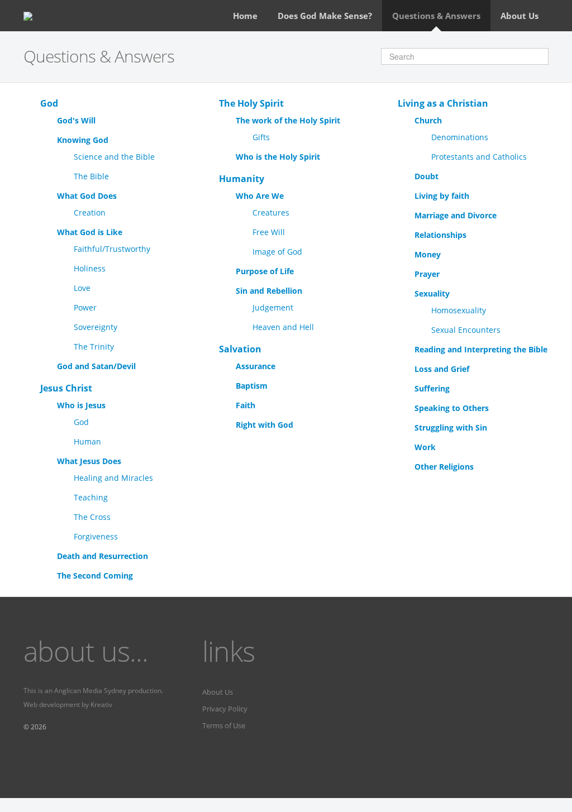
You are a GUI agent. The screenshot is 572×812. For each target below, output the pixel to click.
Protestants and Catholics (479, 156)
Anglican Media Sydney (90, 690)
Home (245, 15)
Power (85, 307)
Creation (90, 212)
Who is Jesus (81, 405)
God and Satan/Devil (96, 366)
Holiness (90, 268)
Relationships (440, 235)
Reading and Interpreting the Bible (480, 349)
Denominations (459, 137)
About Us (519, 15)
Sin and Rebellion (269, 290)
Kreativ (101, 704)
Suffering (432, 388)
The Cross (92, 517)
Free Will (268, 232)
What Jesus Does (89, 461)
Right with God (264, 424)
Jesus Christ (66, 388)
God (49, 103)
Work (425, 447)
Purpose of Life (265, 271)
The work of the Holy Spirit (288, 120)
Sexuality (432, 293)
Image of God (277, 251)
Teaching (91, 497)
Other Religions (444, 466)
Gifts (261, 137)
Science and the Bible (114, 156)
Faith (245, 405)
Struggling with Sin (450, 427)
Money (427, 254)
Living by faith (441, 195)
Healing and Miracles (113, 477)
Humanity (241, 179)
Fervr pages (150, 704)
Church (428, 120)
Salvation (240, 349)
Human (87, 441)
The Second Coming (95, 575)
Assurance (255, 366)
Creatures (270, 212)
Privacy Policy (224, 709)
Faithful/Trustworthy (112, 248)
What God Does (87, 195)
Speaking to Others (451, 408)
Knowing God (82, 140)
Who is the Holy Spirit (278, 156)
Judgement (272, 307)
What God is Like (89, 232)
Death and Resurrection (102, 556)
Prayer (427, 274)
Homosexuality (458, 310)
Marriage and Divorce (455, 215)
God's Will (76, 120)
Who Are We (260, 195)
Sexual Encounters (465, 329)
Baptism (252, 385)
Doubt (426, 176)
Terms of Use (223, 725)
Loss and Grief (441, 369)
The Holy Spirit (251, 103)
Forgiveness (96, 536)
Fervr (122, 704)
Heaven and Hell (283, 327)
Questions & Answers (436, 15)
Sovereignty (95, 327)
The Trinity (94, 346)
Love (82, 288)
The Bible (91, 176)
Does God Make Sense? (325, 15)
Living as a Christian (443, 103)
